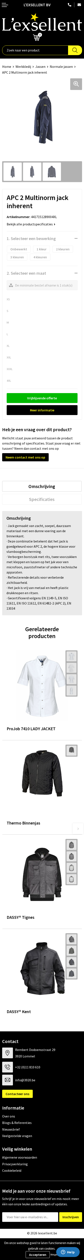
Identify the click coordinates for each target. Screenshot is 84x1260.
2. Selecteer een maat (26, 273)
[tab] (42, 486)
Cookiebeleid (11, 1170)
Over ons (8, 1116)
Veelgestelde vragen (17, 1136)
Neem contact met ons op (25, 457)
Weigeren (55, 1254)
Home (6, 66)
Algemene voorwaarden (19, 1157)
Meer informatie (42, 410)
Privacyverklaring (15, 1164)
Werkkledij (23, 66)
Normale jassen (61, 66)
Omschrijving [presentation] (41, 486)
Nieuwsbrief (11, 1129)
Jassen (40, 66)
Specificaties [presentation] (41, 499)
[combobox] (35, 50)
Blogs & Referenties (17, 1123)
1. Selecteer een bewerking (31, 238)
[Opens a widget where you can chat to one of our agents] (68, 1252)
